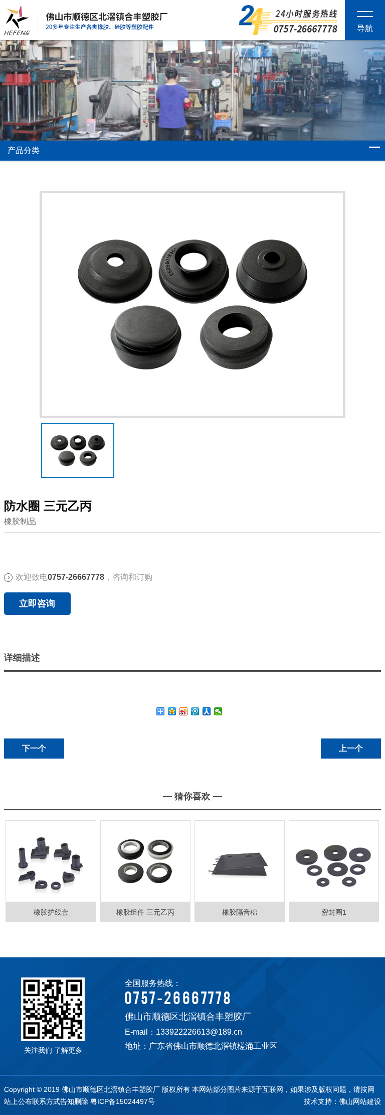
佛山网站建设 (360, 1101)
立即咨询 (37, 603)
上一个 (351, 748)
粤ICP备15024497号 (122, 1101)
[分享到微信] (218, 711)
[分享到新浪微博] (183, 711)
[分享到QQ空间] (172, 711)
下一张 (43, 442)
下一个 (34, 748)
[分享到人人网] (207, 711)
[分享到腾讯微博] (195, 711)
